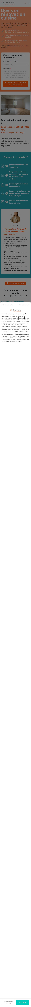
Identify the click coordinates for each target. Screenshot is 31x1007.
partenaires (21, 318)
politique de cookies (15, 341)
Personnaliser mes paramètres (8, 1002)
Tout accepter (22, 1002)
